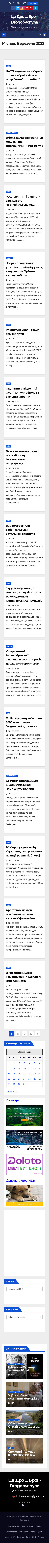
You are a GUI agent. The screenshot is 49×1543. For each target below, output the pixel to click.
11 (30, 1068)
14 (9, 1074)
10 (24, 1068)
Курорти (38, 1526)
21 (9, 1079)
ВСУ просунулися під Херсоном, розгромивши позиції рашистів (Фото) (24, 851)
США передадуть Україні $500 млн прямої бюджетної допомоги (24, 722)
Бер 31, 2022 (13, 84)
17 (31, 1034)
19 (35, 1074)
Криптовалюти (11, 1532)
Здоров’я (40, 1532)
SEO (34, 1537)
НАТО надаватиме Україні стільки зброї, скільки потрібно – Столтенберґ (24, 75)
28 (9, 1084)
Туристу (41, 1537)
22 (14, 1079)
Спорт (32, 1532)
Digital (28, 1537)
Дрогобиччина (12, 132)
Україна (30, 1526)
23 (19, 1079)
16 (19, 1074)
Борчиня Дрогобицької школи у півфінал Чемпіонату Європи (22, 785)
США (8, 713)
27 (40, 1079)
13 (40, 1068)
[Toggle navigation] (22, 34)
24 (24, 1079)
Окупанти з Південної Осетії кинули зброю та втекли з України (22, 392)
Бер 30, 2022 (13, 668)
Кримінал (20, 1537)
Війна (8, 66)
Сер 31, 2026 (16, 1375)
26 (35, 1079)
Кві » (15, 1092)
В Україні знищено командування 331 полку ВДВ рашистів (23, 977)
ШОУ (13, 1537)
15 (14, 1074)
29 (14, 1084)
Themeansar (24, 1520)
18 (29, 1074)
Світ (20, 1532)
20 (40, 1074)
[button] (40, 34)
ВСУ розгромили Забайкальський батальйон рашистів (20, 530)
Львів (23, 1526)
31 (24, 1084)
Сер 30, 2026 (16, 1431)
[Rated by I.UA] (24, 1506)
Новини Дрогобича (16, 1364)
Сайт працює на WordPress (18, 1517)
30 (19, 1084)
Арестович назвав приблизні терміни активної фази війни (20, 914)
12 (35, 1068)
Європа (9, 258)
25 (29, 1079)
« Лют (9, 1092)
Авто (7, 1537)
